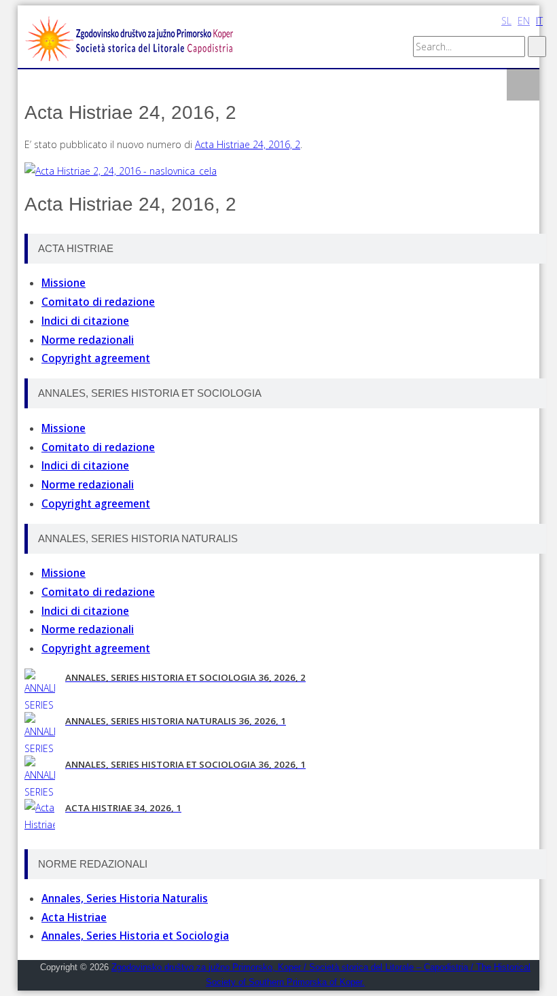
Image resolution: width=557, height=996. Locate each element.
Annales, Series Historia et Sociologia (135, 936)
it (539, 20)
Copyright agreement (95, 358)
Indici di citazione (85, 321)
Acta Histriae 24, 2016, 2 (247, 144)
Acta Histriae (74, 917)
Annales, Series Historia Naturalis (124, 898)
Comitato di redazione (98, 302)
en (524, 20)
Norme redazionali (87, 340)
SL (506, 20)
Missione (63, 283)
